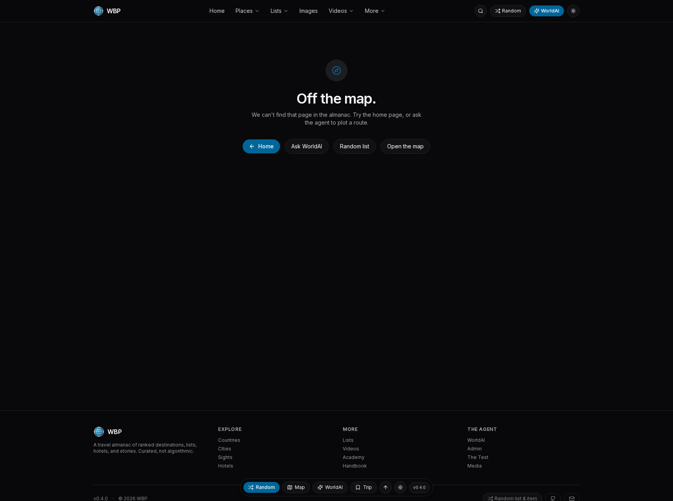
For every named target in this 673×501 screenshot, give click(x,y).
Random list (354, 146)
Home (217, 10)
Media (474, 466)
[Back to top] (385, 487)
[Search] (480, 11)
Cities (224, 449)
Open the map (405, 146)
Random (511, 11)
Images (309, 10)
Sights (225, 457)
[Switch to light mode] (573, 11)
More (372, 10)
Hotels (225, 466)
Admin (474, 449)
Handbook (355, 466)
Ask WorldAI (306, 146)
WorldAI (550, 11)
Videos (338, 10)
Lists (276, 10)
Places (244, 10)
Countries (229, 440)
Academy (354, 457)
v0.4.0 (419, 487)
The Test (477, 457)
